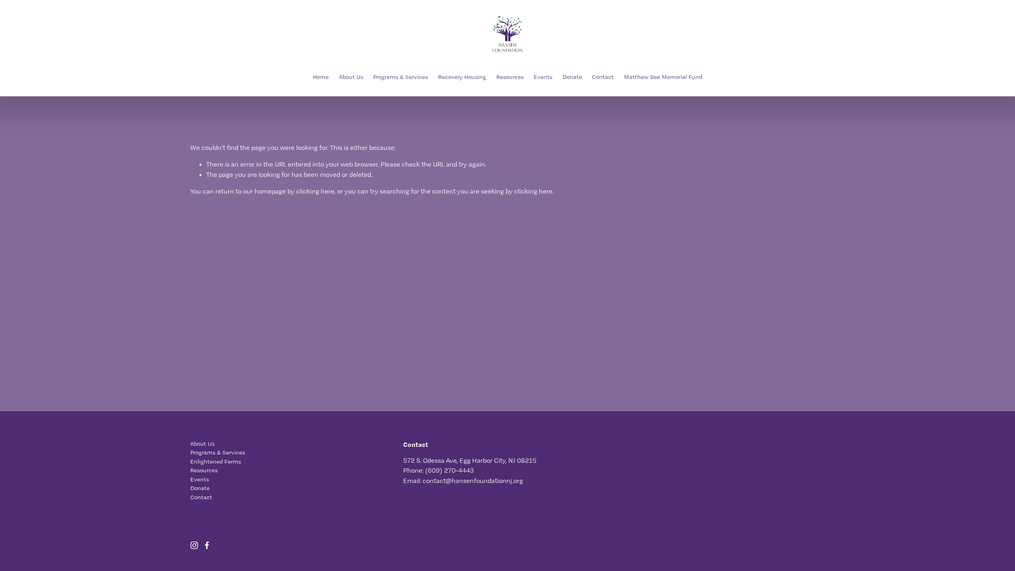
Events (543, 76)
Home (321, 76)
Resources (510, 76)
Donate (572, 76)
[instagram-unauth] (194, 545)
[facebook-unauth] (207, 545)
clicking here (315, 191)
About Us (351, 76)
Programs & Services (400, 76)
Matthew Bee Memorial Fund (663, 76)
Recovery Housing (462, 76)
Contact (603, 76)
